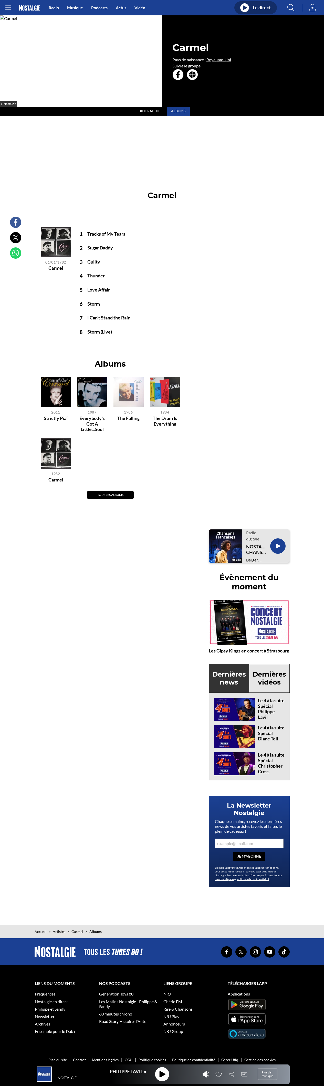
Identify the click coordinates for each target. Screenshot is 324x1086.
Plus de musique (267, 1074)
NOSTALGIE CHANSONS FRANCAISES (256, 549)
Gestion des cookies (260, 1060)
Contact (79, 1060)
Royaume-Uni (218, 59)
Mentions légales (105, 1060)
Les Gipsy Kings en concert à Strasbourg (249, 650)
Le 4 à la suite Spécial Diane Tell (271, 733)
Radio (54, 7)
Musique (75, 7)
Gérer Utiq (229, 1060)
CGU (128, 1060)
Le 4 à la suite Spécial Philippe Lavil (271, 709)
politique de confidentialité (253, 879)
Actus (121, 7)
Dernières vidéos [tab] (269, 678)
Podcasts (99, 7)
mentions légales (224, 879)
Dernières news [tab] (229, 678)
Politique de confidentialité (193, 1060)
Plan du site (57, 1060)
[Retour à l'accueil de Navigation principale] (29, 8)
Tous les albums (110, 495)
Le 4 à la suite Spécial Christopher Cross (271, 763)
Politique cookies (152, 1060)
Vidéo (139, 7)
